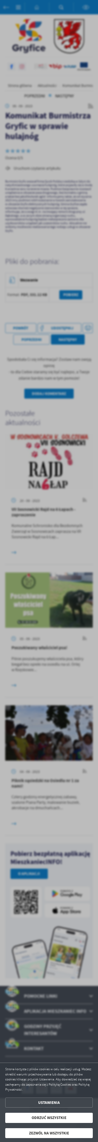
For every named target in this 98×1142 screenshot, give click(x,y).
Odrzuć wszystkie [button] (49, 1117)
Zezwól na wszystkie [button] (49, 1133)
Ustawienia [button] (49, 1102)
